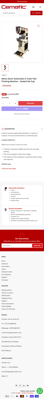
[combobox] (22, 13)
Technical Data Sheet (9, 169)
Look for (38, 13)
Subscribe (37, 246)
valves (4, 269)
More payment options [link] (22, 114)
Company (5, 280)
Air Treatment (6, 274)
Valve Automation (8, 304)
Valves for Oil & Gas (8, 309)
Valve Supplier (6, 306)
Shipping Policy (7, 298)
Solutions (5, 264)
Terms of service (7, 293)
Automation (6, 266)
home (3, 261)
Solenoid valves (7, 272)
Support (4, 277)
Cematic (4, 75)
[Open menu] (40, 7)
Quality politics (7, 290)
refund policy (6, 295)
